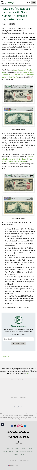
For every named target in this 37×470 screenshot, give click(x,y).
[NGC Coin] (12, 431)
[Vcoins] (18, 389)
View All (17, 407)
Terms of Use (16, 448)
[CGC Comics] (24, 431)
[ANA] (14, 384)
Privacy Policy (27, 448)
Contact (22, 454)
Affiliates (23, 451)
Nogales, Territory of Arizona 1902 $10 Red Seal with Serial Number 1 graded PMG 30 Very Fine (18, 75)
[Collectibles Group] (18, 442)
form (28, 373)
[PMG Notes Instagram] (18, 425)
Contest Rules (8, 451)
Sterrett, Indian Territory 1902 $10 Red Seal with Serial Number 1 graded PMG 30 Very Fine (17, 159)
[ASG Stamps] (13, 437)
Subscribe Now (18, 343)
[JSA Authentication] (24, 437)
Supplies (15, 454)
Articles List (5, 357)
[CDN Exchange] (14, 401)
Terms (16, 451)
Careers (7, 448)
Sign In (27, 2)
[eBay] (23, 401)
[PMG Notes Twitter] (15, 425)
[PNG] (23, 384)
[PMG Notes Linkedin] (25, 425)
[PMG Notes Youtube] (21, 425)
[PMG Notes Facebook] (11, 425)
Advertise (30, 451)
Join (33, 2)
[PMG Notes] (10, 2)
